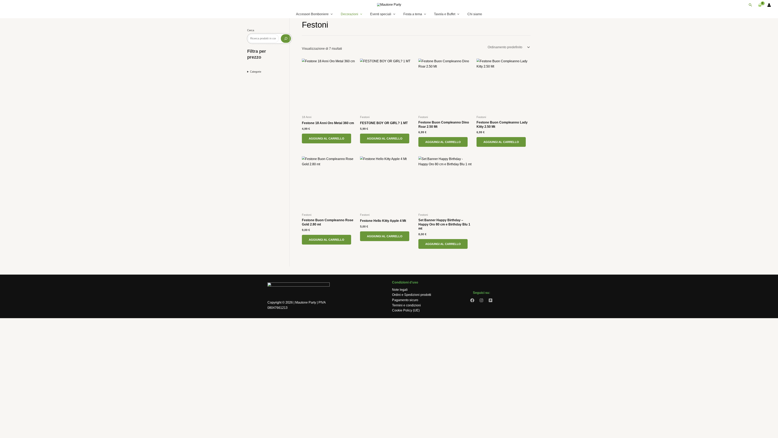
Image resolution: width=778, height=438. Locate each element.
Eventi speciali (380, 14)
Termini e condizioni (406, 305)
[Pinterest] (490, 300)
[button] (750, 5)
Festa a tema (412, 14)
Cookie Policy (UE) (406, 310)
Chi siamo (474, 14)
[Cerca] (286, 38)
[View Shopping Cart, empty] (759, 5)
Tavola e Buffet (444, 14)
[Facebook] (472, 300)
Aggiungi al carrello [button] (326, 138)
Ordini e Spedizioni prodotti (411, 294)
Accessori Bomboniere (312, 14)
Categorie (255, 71)
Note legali (400, 289)
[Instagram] (481, 300)
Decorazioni (349, 14)
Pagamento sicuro (405, 300)
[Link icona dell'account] (769, 5)
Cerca (250, 30)
